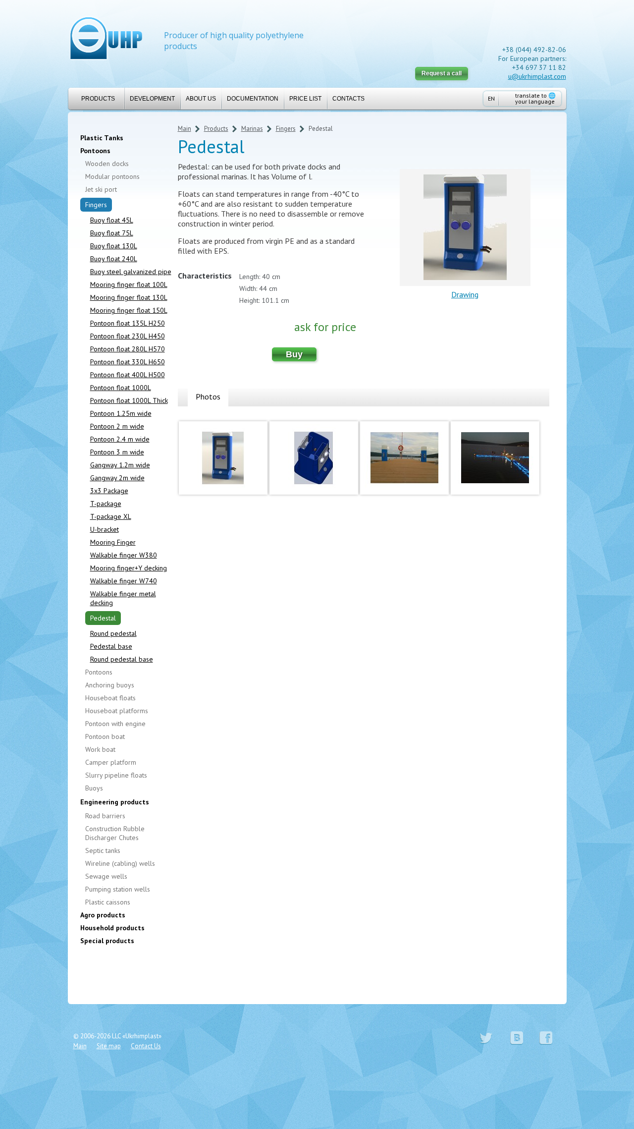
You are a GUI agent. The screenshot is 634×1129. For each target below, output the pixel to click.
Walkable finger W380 (123, 555)
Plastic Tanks (101, 137)
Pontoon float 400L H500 (127, 374)
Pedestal (103, 618)
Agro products (102, 914)
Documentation (252, 98)
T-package (105, 503)
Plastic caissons (107, 902)
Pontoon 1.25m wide (121, 413)
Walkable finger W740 (123, 580)
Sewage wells (106, 876)
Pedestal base (111, 646)
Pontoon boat (105, 736)
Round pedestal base (121, 659)
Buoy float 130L (113, 245)
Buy (294, 354)
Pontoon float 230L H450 (127, 336)
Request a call (442, 73)
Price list (305, 98)
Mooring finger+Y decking (128, 568)
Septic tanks (102, 850)
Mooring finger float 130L (128, 297)
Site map (109, 1046)
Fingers (96, 204)
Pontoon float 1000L (120, 387)
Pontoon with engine (115, 723)
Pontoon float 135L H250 (127, 323)
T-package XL (110, 516)
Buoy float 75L (111, 232)
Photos (208, 396)
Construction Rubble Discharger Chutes (115, 833)
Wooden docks (107, 163)
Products (98, 98)
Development (152, 98)
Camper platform (110, 762)
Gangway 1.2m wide (120, 464)
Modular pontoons (112, 176)
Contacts (348, 98)
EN (491, 98)
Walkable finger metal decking (123, 598)
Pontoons (95, 150)
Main (184, 128)
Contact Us (146, 1046)
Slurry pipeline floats (116, 775)
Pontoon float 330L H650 (127, 361)
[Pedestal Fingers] (223, 497)
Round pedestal (113, 633)
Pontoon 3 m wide (117, 452)
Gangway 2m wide (117, 477)
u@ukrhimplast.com (537, 76)
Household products (112, 927)
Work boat (100, 749)
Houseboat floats (110, 697)
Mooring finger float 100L (128, 284)
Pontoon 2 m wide (117, 426)
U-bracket (104, 529)
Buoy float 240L (113, 258)
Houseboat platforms (116, 710)
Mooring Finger (113, 542)
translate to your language (535, 98)
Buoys (94, 788)
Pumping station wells (117, 889)
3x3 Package (109, 490)
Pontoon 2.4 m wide (120, 439)
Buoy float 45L (111, 220)
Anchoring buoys (109, 684)
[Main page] (106, 39)
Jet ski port (101, 189)
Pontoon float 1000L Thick (129, 400)
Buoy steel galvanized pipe (130, 271)
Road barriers (105, 815)
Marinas (252, 128)
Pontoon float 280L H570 (127, 348)
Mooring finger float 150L (128, 310)
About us (201, 98)
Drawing (464, 294)
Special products (107, 940)
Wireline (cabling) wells (120, 863)
